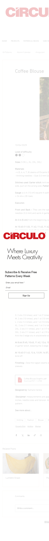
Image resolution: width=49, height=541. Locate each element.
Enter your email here (14, 283)
